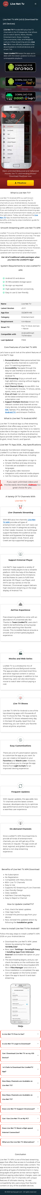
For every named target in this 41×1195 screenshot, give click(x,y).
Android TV (10, 412)
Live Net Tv (17, 3)
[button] (20, 1034)
